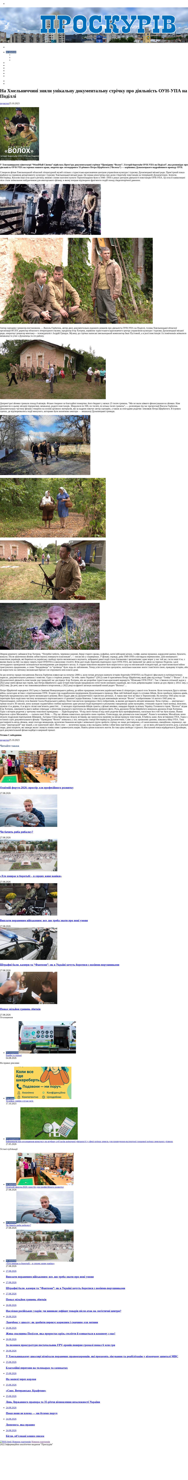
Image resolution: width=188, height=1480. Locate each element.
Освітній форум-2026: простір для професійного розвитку (37, 787)
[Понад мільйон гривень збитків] (28, 1003)
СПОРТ (16, 60)
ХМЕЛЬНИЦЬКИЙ (16, 65)
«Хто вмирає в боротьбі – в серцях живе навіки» (31, 876)
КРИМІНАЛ (18, 57)
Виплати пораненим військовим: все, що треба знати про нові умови (44, 920)
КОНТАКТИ (12, 76)
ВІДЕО (9, 62)
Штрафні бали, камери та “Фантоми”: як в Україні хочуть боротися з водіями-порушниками (59, 964)
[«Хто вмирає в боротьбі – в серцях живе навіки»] (28, 870)
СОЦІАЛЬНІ (12, 70)
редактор (4, 103)
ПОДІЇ (9, 68)
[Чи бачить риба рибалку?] (28, 826)
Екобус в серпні (14, 1055)
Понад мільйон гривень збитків (20, 1009)
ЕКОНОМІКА (19, 54)
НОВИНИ (11, 52)
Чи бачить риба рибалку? (16, 831)
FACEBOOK (12, 73)
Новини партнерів (40, 1441)
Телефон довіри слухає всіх (19, 1101)
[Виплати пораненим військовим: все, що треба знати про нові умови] (28, 914)
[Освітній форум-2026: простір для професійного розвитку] (28, 782)
